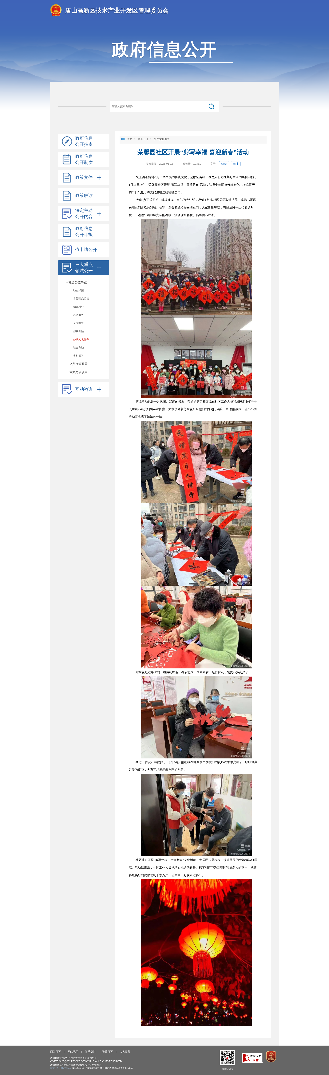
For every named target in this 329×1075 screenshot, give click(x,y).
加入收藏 (125, 1051)
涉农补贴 (78, 331)
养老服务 (78, 315)
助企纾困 (78, 290)
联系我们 (90, 1051)
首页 (130, 139)
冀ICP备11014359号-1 (61, 1068)
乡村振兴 (78, 355)
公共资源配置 (78, 364)
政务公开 (143, 139)
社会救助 (78, 347)
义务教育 (78, 323)
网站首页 (55, 1051)
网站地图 (73, 1051)
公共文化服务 (81, 339)
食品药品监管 (81, 298)
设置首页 (107, 1051)
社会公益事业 (76, 282)
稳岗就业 (78, 306)
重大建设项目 (78, 372)
